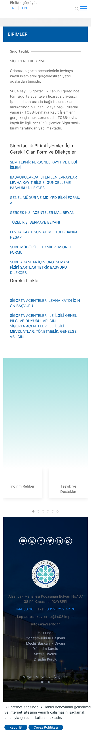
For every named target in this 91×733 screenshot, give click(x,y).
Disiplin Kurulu (45, 659)
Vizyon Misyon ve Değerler (45, 676)
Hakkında (45, 632)
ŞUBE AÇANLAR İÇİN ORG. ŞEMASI (39, 262)
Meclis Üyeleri (45, 654)
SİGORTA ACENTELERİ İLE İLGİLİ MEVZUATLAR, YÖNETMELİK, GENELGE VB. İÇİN (43, 331)
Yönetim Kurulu (45, 648)
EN (24, 8)
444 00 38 (24, 609)
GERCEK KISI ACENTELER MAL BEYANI (42, 212)
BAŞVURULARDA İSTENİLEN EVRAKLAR (43, 177)
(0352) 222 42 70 (60, 609)
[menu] (83, 8)
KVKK (45, 682)
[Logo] (45, 574)
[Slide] (33, 511)
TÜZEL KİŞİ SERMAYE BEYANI (35, 222)
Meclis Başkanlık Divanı (45, 643)
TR (12, 8)
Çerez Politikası (46, 727)
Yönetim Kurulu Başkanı (45, 638)
